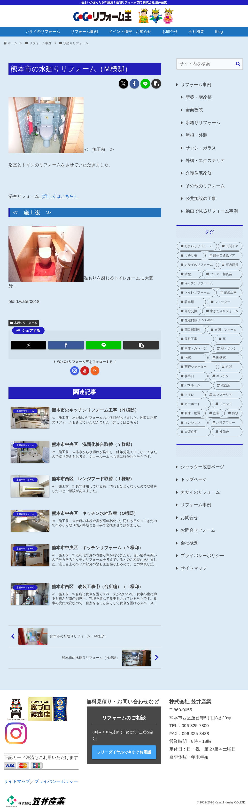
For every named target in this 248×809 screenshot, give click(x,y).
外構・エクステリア (205, 160)
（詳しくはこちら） (58, 196)
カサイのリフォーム (200, 492)
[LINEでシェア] (145, 83)
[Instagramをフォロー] (74, 370)
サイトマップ (194, 568)
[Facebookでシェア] (134, 83)
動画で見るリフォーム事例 (212, 211)
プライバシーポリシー (202, 555)
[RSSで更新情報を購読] (95, 370)
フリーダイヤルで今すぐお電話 (124, 752)
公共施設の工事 (201, 198)
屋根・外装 (196, 135)
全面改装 (194, 109)
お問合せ (189, 517)
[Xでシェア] (123, 83)
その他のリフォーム (205, 186)
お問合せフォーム (198, 530)
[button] (156, 83)
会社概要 (189, 542)
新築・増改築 (199, 97)
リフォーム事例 (196, 84)
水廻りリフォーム (25, 322)
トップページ (194, 479)
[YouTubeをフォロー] (84, 370)
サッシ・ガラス (201, 148)
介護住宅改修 (199, 173)
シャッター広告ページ (202, 466)
